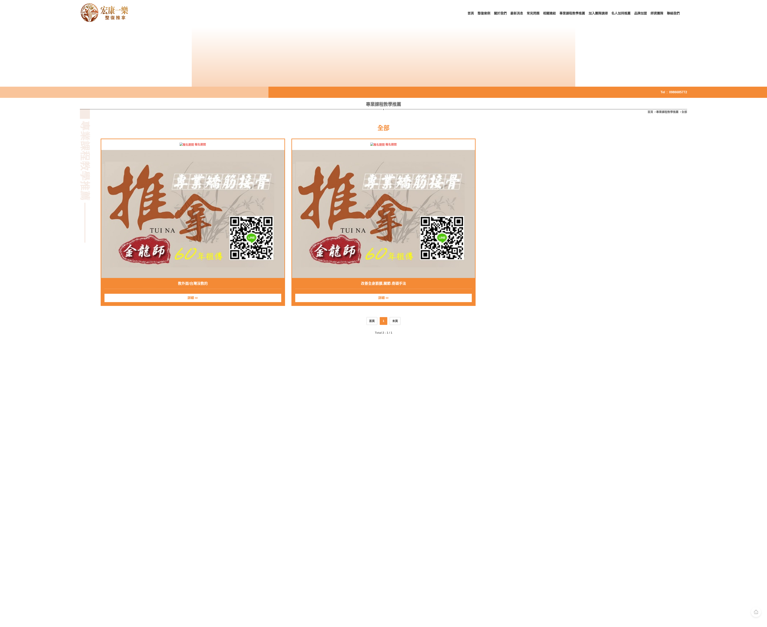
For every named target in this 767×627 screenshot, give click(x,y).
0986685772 (678, 92)
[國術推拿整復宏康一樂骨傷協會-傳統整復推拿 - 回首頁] (105, 13)
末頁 (395, 320)
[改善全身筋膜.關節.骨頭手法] (383, 214)
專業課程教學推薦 (667, 111)
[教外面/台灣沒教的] (192, 214)
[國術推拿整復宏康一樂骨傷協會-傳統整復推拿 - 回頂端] (756, 612)
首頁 (651, 111)
